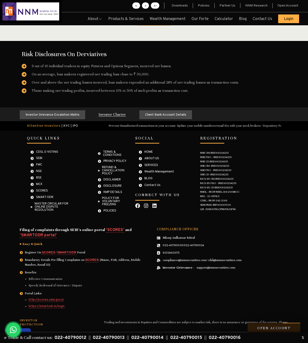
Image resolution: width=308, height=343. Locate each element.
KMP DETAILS (112, 192)
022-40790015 (167, 338)
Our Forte (200, 19)
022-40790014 (128, 338)
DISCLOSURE (112, 186)
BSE (39, 177)
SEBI (39, 158)
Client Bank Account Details (165, 115)
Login (288, 19)
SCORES (42, 190)
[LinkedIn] (154, 205)
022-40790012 (51, 338)
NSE (39, 171)
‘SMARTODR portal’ (38, 235)
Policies (204, 6)
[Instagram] (146, 205)
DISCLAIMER (112, 179)
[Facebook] (137, 205)
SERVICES (151, 165)
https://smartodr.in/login (46, 306)
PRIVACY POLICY (115, 161)
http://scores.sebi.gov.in (46, 300)
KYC (67, 126)
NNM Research (256, 6)
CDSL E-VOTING (47, 152)
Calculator (224, 19)
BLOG (148, 178)
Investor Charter (112, 114)
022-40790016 (206, 338)
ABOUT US (151, 158)
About (93, 19)
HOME (148, 152)
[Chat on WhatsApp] (13, 330)
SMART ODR (44, 197)
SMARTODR (66, 253)
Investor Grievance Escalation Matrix (52, 115)
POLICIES (109, 210)
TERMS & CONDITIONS (112, 154)
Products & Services (126, 19)
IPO (75, 126)
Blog (243, 19)
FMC (39, 164)
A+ (155, 5)
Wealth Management (168, 19)
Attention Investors (44, 126)
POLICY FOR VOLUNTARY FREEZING (111, 201)
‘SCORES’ (115, 230)
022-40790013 (90, 338)
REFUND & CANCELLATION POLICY (113, 170)
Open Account (287, 6)
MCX (39, 184)
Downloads (180, 6)
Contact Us (262, 19)
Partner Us (227, 6)
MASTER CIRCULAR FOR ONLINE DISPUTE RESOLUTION (51, 207)
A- (136, 5)
